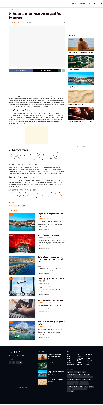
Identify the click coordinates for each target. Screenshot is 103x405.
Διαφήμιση (75, 398)
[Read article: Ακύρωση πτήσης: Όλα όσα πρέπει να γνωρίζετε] (22, 287)
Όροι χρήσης (81, 398)
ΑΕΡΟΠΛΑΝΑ (17, 205)
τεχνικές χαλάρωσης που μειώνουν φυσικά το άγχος (48, 195)
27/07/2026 (49, 302)
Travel (13, 9)
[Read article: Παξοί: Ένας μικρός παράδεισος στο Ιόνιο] (22, 222)
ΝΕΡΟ (89, 379)
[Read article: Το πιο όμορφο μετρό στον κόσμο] (22, 244)
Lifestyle (72, 108)
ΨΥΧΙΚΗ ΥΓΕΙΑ (84, 388)
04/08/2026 (49, 283)
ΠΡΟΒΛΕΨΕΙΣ (70, 384)
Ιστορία (71, 56)
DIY (68, 354)
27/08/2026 (49, 237)
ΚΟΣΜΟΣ (84, 379)
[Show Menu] (1, 3)
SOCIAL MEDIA (77, 372)
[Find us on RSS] (20, 362)
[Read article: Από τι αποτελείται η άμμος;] (81, 96)
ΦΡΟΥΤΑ (91, 386)
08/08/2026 (49, 263)
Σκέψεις (71, 39)
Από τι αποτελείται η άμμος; (75, 104)
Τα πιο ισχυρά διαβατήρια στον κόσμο (51, 300)
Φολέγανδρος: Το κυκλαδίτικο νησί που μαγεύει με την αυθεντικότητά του (50, 259)
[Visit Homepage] (12, 3)
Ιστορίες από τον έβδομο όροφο (80, 359)
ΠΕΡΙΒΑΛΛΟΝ (75, 381)
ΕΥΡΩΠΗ (82, 377)
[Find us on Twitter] (94, 3)
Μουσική (79, 362)
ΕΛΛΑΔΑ (69, 377)
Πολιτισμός (89, 354)
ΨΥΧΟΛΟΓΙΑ (70, 391)
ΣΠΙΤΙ (76, 384)
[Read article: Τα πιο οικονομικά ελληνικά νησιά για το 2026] (22, 330)
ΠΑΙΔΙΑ (69, 381)
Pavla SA (22, 398)
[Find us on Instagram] (91, 3)
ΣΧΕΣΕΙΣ (81, 384)
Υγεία (87, 362)
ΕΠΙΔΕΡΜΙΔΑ (76, 377)
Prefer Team (16, 22)
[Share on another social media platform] (63, 70)
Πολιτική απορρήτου (90, 398)
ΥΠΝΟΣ (85, 386)
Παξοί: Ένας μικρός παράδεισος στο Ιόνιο (79, 87)
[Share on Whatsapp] (59, 70)
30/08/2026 (49, 218)
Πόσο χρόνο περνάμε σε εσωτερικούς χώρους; (80, 52)
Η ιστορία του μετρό (73, 69)
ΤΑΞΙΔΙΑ (23, 205)
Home (10, 9)
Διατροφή (69, 362)
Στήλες (88, 358)
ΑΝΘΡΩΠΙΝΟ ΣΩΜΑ (72, 374)
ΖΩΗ (92, 377)
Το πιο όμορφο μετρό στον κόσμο (50, 235)
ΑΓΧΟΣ (83, 372)
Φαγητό (88, 364)
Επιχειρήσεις (70, 364)
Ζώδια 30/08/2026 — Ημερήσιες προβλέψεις (80, 121)
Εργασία (79, 354)
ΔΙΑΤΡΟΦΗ (80, 374)
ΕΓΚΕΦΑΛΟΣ (86, 374)
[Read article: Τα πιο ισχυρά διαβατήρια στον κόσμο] (22, 308)
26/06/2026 (49, 326)
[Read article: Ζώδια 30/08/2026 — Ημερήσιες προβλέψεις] (81, 113)
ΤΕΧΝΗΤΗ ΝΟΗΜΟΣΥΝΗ (73, 386)
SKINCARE (70, 372)
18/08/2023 (23, 22)
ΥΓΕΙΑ (81, 386)
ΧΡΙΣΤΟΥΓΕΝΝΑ (75, 388)
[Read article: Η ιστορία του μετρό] (81, 61)
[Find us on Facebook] (89, 3)
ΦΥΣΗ (69, 388)
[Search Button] (101, 3)
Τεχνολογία (89, 360)
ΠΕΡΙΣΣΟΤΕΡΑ (44, 229)
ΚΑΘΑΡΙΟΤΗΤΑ (71, 379)
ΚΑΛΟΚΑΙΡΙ (78, 379)
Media (68, 358)
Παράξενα (72, 91)
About (70, 398)
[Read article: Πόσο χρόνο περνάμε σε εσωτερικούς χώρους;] (81, 44)
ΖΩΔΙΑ (87, 377)
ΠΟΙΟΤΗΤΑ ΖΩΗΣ (84, 381)
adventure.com (16, 202)
